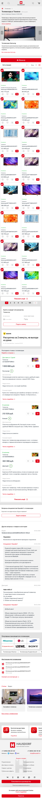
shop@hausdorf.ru (35, 753)
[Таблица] (39, 65)
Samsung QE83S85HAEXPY (8, 173)
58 (30, 303)
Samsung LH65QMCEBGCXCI (9, 88)
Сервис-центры (7, 768)
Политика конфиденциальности (21, 785)
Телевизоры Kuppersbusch (28, 652)
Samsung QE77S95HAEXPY (29, 173)
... (26, 303)
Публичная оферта (8, 771)
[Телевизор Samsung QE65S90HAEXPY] (31, 239)
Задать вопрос (21, 515)
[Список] (36, 65)
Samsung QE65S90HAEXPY (29, 259)
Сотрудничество (28, 762)
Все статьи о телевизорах (10, 713)
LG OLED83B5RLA (8, 455)
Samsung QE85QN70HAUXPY (30, 117)
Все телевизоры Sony (7, 52)
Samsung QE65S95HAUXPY (8, 259)
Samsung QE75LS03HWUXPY (30, 230)
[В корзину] (17, 94)
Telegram (12, 753)
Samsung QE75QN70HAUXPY (9, 230)
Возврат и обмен (28, 765)
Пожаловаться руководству (21, 781)
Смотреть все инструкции (9, 677)
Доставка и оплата (7, 765)
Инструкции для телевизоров (11, 659)
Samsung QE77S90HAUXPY (8, 202)
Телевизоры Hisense (9, 652)
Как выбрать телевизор (13, 700)
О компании (27, 768)
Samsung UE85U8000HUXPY (30, 88)
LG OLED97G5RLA (8, 360)
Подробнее (14, 735)
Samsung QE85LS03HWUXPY (9, 145)
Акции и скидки (21, 758)
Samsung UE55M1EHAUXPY (8, 117)
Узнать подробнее (21, 792)
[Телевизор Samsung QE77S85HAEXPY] (31, 182)
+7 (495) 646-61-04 (8, 751)
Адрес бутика (27, 771)
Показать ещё (19, 299)
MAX (18, 753)
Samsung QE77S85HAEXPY (29, 202)
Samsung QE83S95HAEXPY (29, 145)
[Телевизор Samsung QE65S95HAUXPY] (10, 239)
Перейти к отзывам (7, 353)
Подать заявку (21, 324)
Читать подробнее (7, 399)
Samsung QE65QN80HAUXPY (30, 287)
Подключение (6, 762)
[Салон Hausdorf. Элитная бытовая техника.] (2, 8)
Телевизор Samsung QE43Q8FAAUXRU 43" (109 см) (16, 532)
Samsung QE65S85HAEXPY (8, 287)
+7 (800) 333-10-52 (33, 751)
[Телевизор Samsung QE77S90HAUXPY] (10, 182)
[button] (2, 32)
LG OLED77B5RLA (8, 408)
